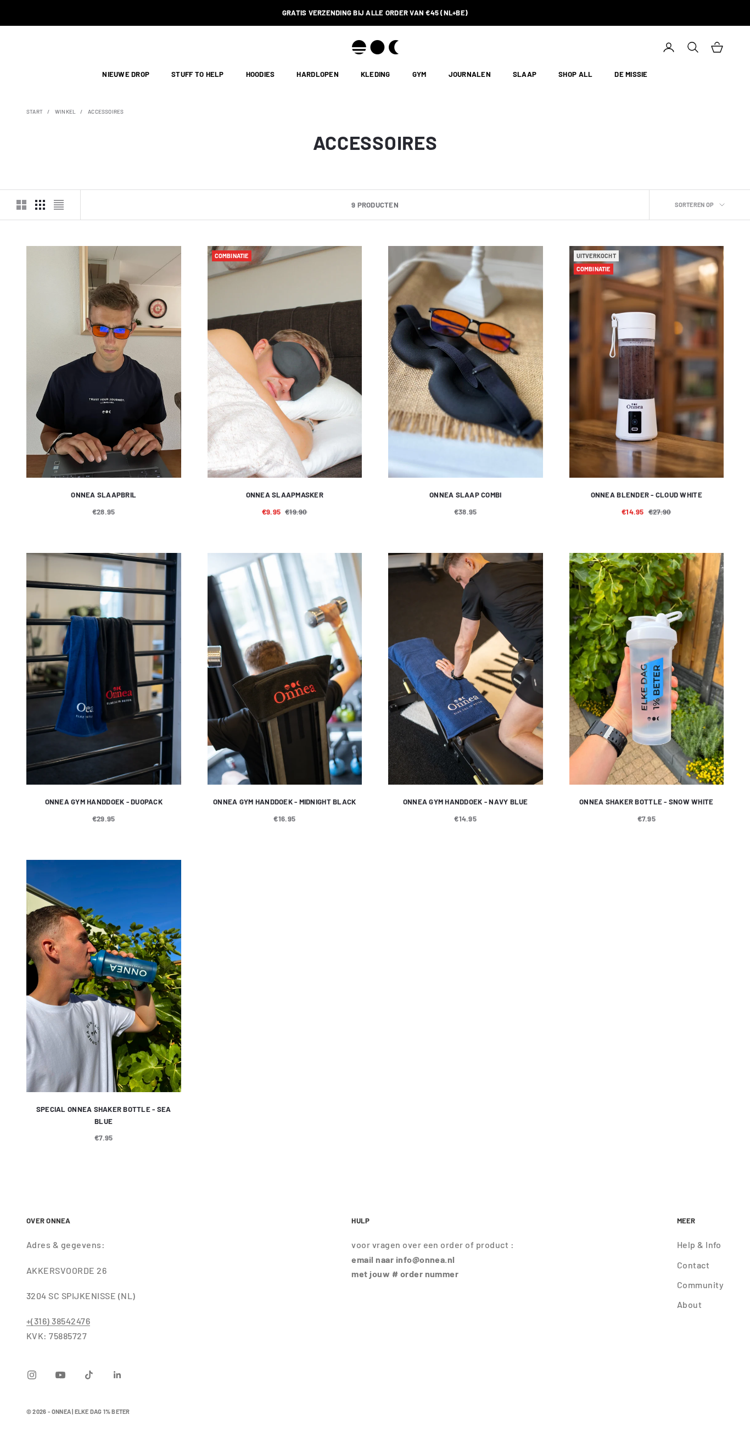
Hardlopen (317, 74)
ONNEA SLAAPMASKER (285, 494)
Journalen (470, 74)
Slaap (524, 74)
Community (700, 1284)
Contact (693, 1265)
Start (34, 111)
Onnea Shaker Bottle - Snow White (646, 801)
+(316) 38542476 (58, 1321)
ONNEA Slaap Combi (465, 494)
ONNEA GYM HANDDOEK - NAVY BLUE (465, 801)
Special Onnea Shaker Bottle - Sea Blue (103, 1115)
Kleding (375, 74)
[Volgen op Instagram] (31, 1374)
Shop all (575, 74)
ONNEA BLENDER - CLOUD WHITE (646, 494)
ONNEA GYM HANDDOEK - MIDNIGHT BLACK (284, 801)
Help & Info (699, 1244)
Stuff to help (197, 74)
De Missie (630, 74)
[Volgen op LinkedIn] (117, 1374)
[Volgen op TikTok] (88, 1374)
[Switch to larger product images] (21, 205)
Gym (419, 74)
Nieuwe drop (125, 74)
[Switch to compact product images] (59, 205)
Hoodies (260, 74)
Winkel (65, 111)
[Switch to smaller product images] (40, 205)
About (689, 1304)
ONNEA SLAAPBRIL (103, 494)
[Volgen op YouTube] (60, 1374)
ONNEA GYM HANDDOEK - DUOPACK (104, 801)
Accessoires (106, 111)
